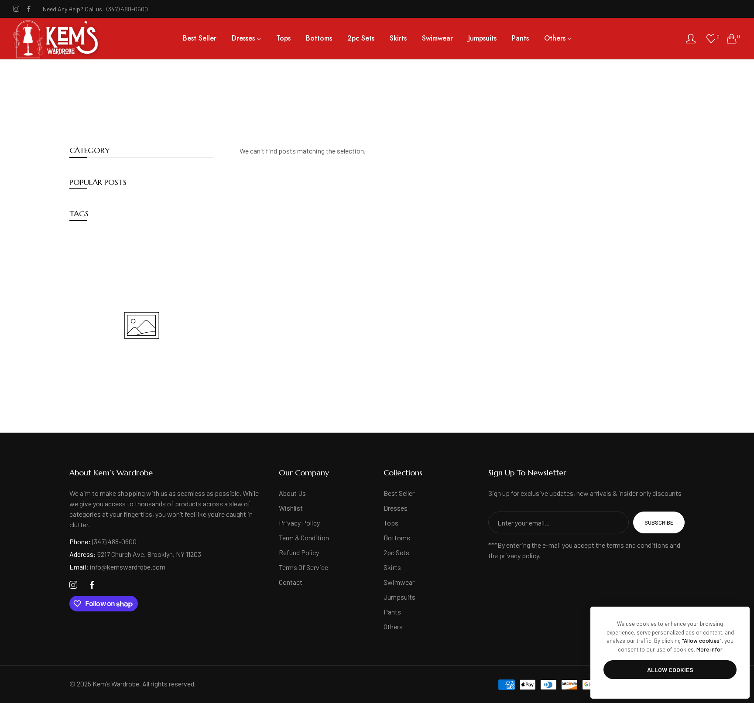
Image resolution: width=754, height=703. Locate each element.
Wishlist (291, 508)
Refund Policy (299, 552)
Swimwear (399, 582)
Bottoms (397, 537)
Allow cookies (670, 669)
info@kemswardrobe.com (117, 567)
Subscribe (658, 522)
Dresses (396, 508)
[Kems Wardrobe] (56, 38)
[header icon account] (691, 38)
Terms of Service (303, 567)
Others (393, 626)
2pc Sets (396, 552)
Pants (392, 611)
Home (364, 114)
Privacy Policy (299, 523)
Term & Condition (304, 537)
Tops (391, 523)
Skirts (392, 567)
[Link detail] (16, 9)
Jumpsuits (399, 597)
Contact (290, 582)
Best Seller (399, 493)
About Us (292, 493)
